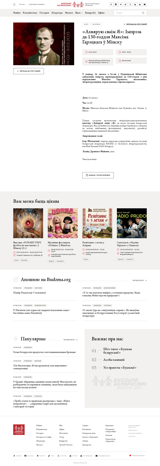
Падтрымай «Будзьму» (37, 4)
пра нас (22, 4)
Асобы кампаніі (114, 359)
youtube (74, 455)
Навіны (16, 12)
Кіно (61, 425)
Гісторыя (44, 12)
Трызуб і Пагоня (65, 444)
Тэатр (61, 437)
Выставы (24, 260)
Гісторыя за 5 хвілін (43, 437)
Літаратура (57, 12)
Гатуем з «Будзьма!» (90, 437)
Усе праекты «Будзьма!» (120, 367)
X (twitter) (63, 455)
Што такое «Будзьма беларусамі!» (117, 351)
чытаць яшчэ (138, 280)
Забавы (85, 441)
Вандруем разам (40, 305)
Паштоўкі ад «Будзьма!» (110, 440)
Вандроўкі (90, 12)
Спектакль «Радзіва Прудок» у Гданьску (128, 244)
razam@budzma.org (104, 455)
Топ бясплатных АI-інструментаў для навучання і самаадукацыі (40, 367)
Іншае (86, 259)
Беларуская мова (109, 288)
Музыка (69, 12)
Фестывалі (60, 261)
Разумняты (86, 429)
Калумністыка (30, 12)
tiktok (52, 455)
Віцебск (51, 261)
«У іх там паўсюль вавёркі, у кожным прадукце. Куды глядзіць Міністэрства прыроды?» (111, 294)
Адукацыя (38, 361)
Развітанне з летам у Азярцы (93, 244)
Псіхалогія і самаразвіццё (110, 430)
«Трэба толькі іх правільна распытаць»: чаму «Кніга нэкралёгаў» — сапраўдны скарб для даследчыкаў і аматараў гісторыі (41, 403)
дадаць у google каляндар (99, 175)
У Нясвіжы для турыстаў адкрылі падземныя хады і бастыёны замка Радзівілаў (41, 311)
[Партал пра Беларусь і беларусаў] (76, 4)
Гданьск (120, 259)
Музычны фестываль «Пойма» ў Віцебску (59, 244)
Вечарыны (96, 24)
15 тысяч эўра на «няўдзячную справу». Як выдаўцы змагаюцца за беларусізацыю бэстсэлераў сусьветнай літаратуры (111, 312)
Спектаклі (130, 259)
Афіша (101, 12)
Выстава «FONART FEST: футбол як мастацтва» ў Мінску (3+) (27, 245)
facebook (18, 455)
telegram (42, 455)
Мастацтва (38, 288)
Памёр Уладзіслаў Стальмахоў (29, 292)
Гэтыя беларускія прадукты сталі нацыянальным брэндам (44, 352)
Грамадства (28, 288)
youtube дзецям (87, 455)
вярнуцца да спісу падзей (30, 71)
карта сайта (131, 436)
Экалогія (108, 435)
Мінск (86, 24)
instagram (30, 455)
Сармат (85, 425)
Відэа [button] (77, 12)
